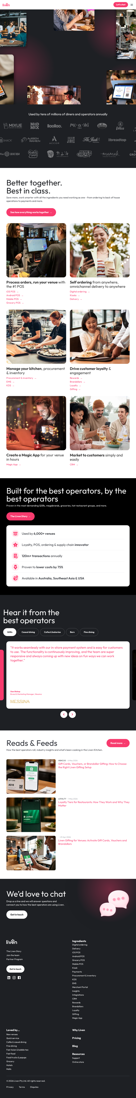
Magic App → (13, 464)
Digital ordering (79, 944)
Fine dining (11, 1046)
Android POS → (15, 295)
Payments (77, 971)
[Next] (72, 715)
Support (76, 1058)
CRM (74, 998)
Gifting (75, 1014)
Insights (76, 991)
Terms (22, 1087)
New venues (12, 1034)
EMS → (10, 381)
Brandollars (77, 1006)
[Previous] (64, 715)
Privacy (10, 1087)
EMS (74, 983)
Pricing (76, 1038)
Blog (75, 1046)
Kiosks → (75, 295)
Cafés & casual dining (16, 1042)
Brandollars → (77, 381)
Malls (8, 1069)
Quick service (12, 1038)
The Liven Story (13, 951)
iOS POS (76, 952)
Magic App (77, 1018)
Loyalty (75, 1010)
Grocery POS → (15, 302)
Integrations (78, 994)
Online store (78, 1062)
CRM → (74, 464)
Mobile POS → (14, 299)
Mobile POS (77, 964)
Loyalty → (75, 385)
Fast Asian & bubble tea (17, 1049)
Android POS (78, 956)
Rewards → (76, 378)
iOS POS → (12, 291)
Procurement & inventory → (21, 378)
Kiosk (74, 967)
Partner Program (14, 959)
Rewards (76, 1002)
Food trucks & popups (16, 1057)
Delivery (76, 948)
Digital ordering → (80, 291)
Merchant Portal (80, 987)
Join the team (12, 955)
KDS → (10, 385)
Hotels (9, 1065)
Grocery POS (78, 960)
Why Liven (78, 1030)
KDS (74, 979)
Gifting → (75, 389)
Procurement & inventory (84, 975)
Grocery (10, 1061)
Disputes (34, 1087)
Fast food (10, 1053)
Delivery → (76, 299)
